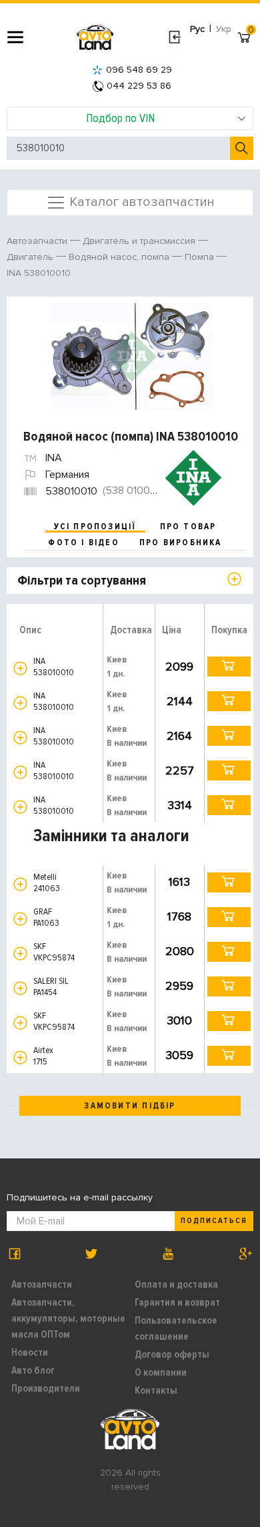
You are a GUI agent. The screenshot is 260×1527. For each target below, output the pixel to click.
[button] (20, 668)
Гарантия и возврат (177, 1302)
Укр (223, 29)
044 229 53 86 (139, 85)
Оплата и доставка (176, 1284)
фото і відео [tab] (83, 542)
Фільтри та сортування (81, 581)
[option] (131, 356)
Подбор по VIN (120, 118)
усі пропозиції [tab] (95, 526)
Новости (29, 1352)
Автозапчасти (41, 1284)
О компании (161, 1372)
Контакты (156, 1390)
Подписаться (214, 1221)
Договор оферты (172, 1354)
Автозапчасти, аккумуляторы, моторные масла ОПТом (68, 1318)
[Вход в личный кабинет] (174, 37)
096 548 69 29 (139, 69)
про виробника (180, 542)
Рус (197, 29)
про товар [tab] (188, 526)
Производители (45, 1388)
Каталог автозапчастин (140, 201)
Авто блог (33, 1370)
